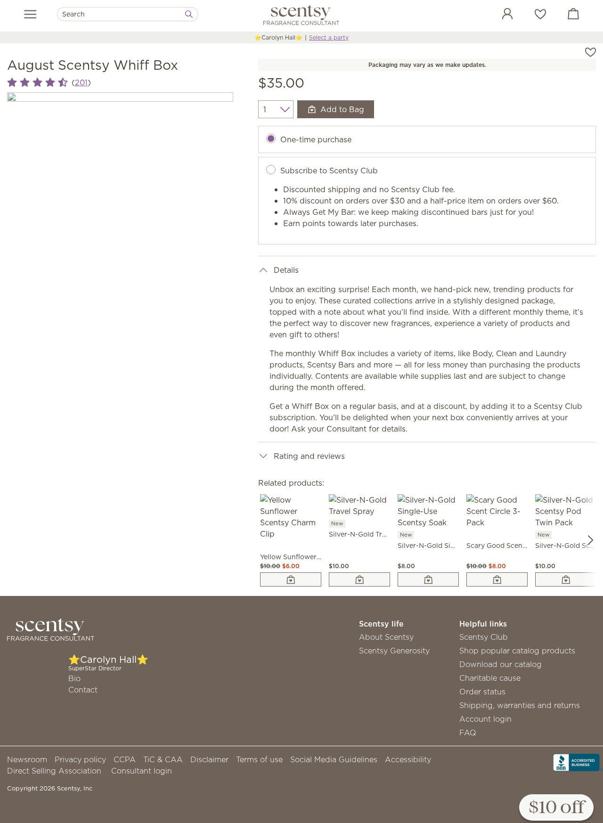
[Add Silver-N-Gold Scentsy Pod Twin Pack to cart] (565, 579)
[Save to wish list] (590, 51)
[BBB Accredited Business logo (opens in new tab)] (578, 762)
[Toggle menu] (30, 14)
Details (286, 270)
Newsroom (27, 759)
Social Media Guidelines (333, 759)
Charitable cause (490, 678)
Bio (74, 678)
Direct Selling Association (54, 771)
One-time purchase (315, 139)
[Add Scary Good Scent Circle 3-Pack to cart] (497, 579)
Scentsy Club (483, 637)
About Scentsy (386, 637)
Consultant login (141, 771)
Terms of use (259, 759)
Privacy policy (80, 759)
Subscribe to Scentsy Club (329, 170)
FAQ (467, 732)
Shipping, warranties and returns (519, 705)
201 (81, 82)
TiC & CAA (163, 759)
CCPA (125, 759)
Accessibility (408, 759)
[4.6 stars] (37, 83)
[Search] (188, 14)
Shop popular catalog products (517, 650)
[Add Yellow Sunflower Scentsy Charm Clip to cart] (290, 579)
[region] (120, 205)
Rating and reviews (309, 456)
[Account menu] (497, 15)
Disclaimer (209, 759)
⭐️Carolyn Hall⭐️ (278, 37)
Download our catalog (500, 664)
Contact (83, 689)
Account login (485, 719)
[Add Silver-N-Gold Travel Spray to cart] (359, 579)
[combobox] (127, 14)
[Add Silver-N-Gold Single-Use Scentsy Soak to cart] (428, 579)
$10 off (556, 808)
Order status (482, 691)
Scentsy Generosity (394, 650)
